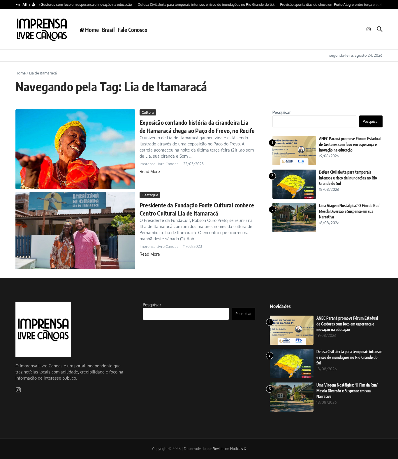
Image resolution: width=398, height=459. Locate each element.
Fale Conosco (132, 29)
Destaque (150, 195)
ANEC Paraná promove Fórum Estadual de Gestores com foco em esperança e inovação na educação (350, 144)
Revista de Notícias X (229, 448)
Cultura (148, 112)
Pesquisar (281, 112)
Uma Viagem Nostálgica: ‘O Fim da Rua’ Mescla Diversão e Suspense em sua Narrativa (349, 211)
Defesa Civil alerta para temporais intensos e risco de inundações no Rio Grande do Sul (348, 178)
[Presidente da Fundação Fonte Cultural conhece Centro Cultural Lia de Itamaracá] (75, 231)
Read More (150, 171)
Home (20, 73)
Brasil (108, 29)
